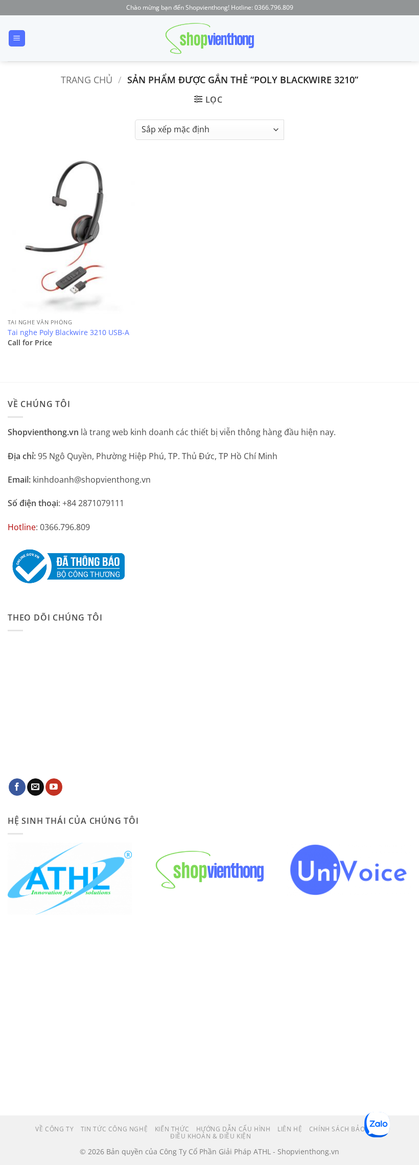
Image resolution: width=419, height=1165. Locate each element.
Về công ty (54, 1129)
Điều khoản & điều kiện (210, 1136)
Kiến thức (172, 1129)
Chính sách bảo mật (345, 1129)
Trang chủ (86, 79)
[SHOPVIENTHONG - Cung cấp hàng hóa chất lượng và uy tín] (209, 38)
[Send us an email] (35, 787)
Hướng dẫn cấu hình (233, 1129)
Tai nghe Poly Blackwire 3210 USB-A (68, 332)
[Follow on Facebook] (17, 787)
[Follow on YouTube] (53, 787)
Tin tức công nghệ (114, 1129)
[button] (17, 38)
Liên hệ (289, 1129)
